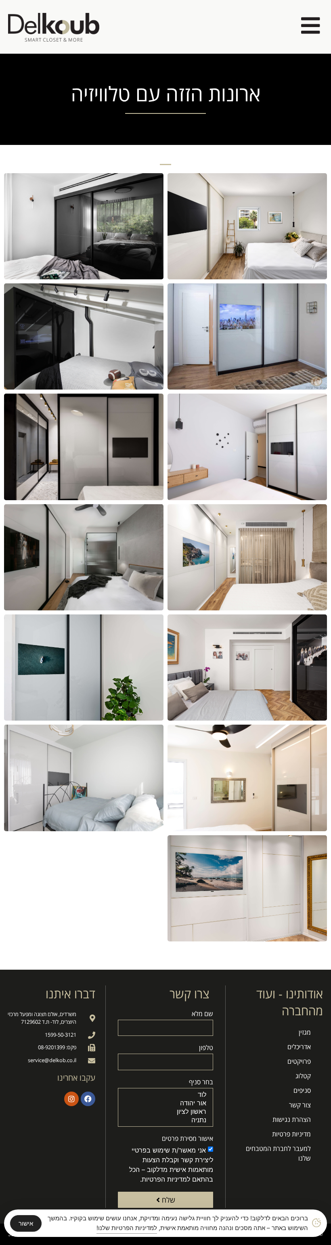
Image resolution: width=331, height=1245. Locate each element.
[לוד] (166, 1094)
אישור (26, 1223)
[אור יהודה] (166, 1103)
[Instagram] (71, 1099)
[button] (165, 162)
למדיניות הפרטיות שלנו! (126, 1228)
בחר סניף (201, 1082)
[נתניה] (166, 1120)
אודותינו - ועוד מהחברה (289, 1002)
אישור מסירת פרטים (187, 1139)
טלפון (206, 1048)
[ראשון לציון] (166, 1111)
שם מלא (202, 1014)
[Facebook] (88, 1099)
